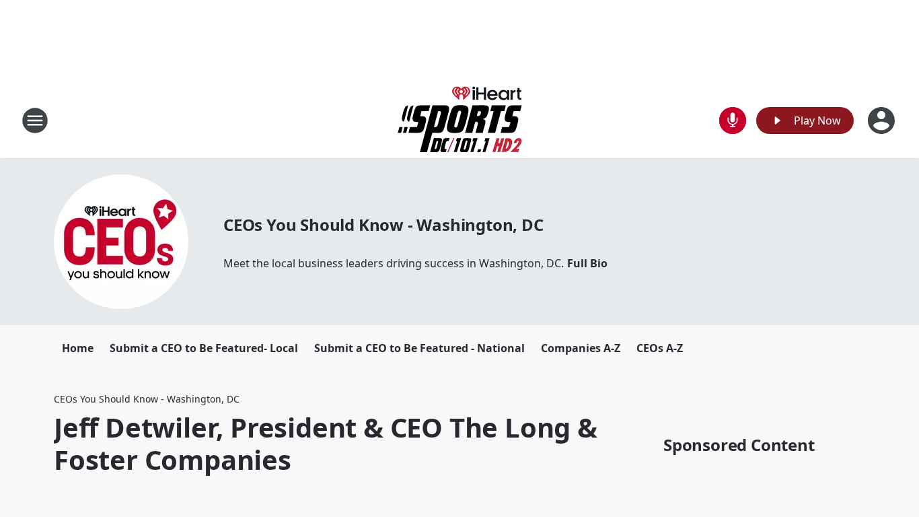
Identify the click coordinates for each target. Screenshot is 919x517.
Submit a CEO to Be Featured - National (419, 348)
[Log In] (882, 120)
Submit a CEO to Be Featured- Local (204, 348)
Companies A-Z (580, 348)
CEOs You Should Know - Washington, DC (383, 224)
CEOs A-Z (659, 348)
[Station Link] (460, 120)
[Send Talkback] (732, 120)
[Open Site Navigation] (35, 120)
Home (78, 348)
